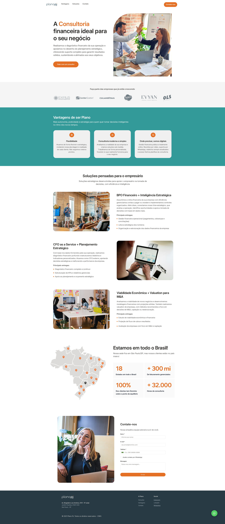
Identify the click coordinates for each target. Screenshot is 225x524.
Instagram (157, 500)
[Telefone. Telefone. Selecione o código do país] (123, 452)
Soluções (75, 4)
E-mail (122, 441)
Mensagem (123, 461)
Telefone (123, 449)
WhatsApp (157, 505)
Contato (86, 4)
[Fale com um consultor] (214, 513)
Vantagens (65, 4)
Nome (122, 434)
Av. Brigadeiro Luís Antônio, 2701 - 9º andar (75, 503)
